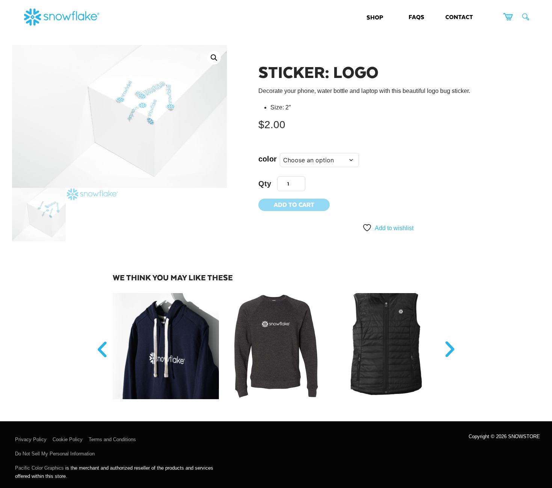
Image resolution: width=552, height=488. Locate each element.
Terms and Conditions (112, 439)
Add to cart (294, 204)
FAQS (416, 16)
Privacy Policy (31, 439)
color (267, 159)
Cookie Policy (68, 439)
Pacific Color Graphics (39, 468)
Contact (459, 16)
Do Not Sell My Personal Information (55, 454)
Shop (374, 17)
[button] (214, 57)
